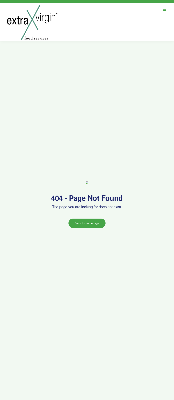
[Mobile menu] (165, 9)
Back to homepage (87, 223)
